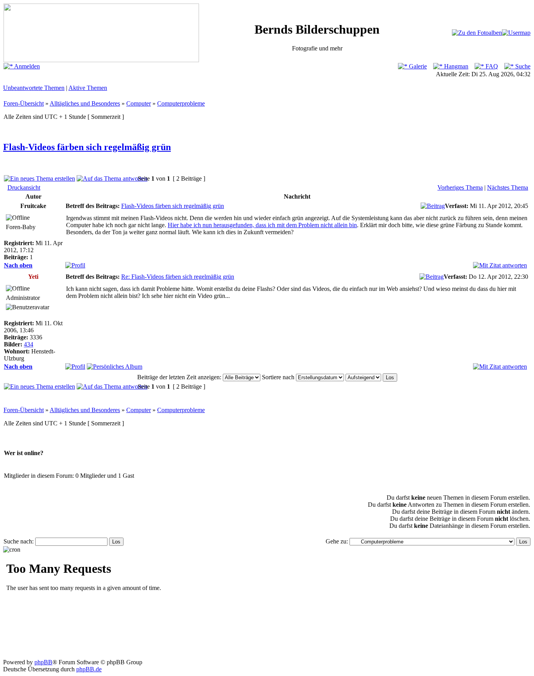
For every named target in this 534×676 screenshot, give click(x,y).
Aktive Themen (87, 87)
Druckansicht (23, 187)
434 (28, 344)
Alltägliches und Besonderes (85, 103)
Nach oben (18, 265)
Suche (522, 66)
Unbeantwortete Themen (34, 87)
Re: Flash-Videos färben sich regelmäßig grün (177, 276)
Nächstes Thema (507, 187)
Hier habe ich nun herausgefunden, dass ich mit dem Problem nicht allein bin (262, 225)
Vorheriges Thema (460, 187)
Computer (138, 103)
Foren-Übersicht (24, 103)
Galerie (417, 66)
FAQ (491, 66)
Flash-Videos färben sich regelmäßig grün (87, 147)
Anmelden (26, 66)
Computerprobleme (181, 103)
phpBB (43, 662)
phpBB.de (89, 669)
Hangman (455, 66)
